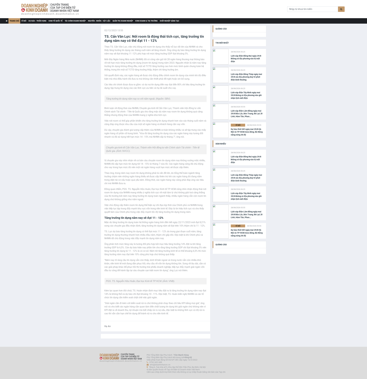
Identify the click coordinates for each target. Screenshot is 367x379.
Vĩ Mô (23, 21)
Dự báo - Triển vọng (37, 21)
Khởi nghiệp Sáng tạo (169, 21)
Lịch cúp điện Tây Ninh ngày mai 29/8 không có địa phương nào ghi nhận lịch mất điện (246, 95)
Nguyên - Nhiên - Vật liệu (99, 21)
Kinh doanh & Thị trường (146, 21)
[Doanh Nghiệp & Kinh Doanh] (86, 9)
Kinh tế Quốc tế (56, 21)
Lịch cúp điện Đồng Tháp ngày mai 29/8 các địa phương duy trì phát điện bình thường (246, 77)
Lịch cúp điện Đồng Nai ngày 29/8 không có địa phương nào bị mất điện (246, 59)
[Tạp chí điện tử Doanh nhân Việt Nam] (6, 21)
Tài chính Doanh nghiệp (75, 21)
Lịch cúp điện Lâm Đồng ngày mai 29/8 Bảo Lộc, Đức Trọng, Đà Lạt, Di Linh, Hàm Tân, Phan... (246, 114)
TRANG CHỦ (14, 21)
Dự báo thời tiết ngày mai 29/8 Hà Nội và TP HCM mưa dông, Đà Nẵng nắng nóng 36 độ (247, 132)
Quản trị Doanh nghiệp (123, 21)
